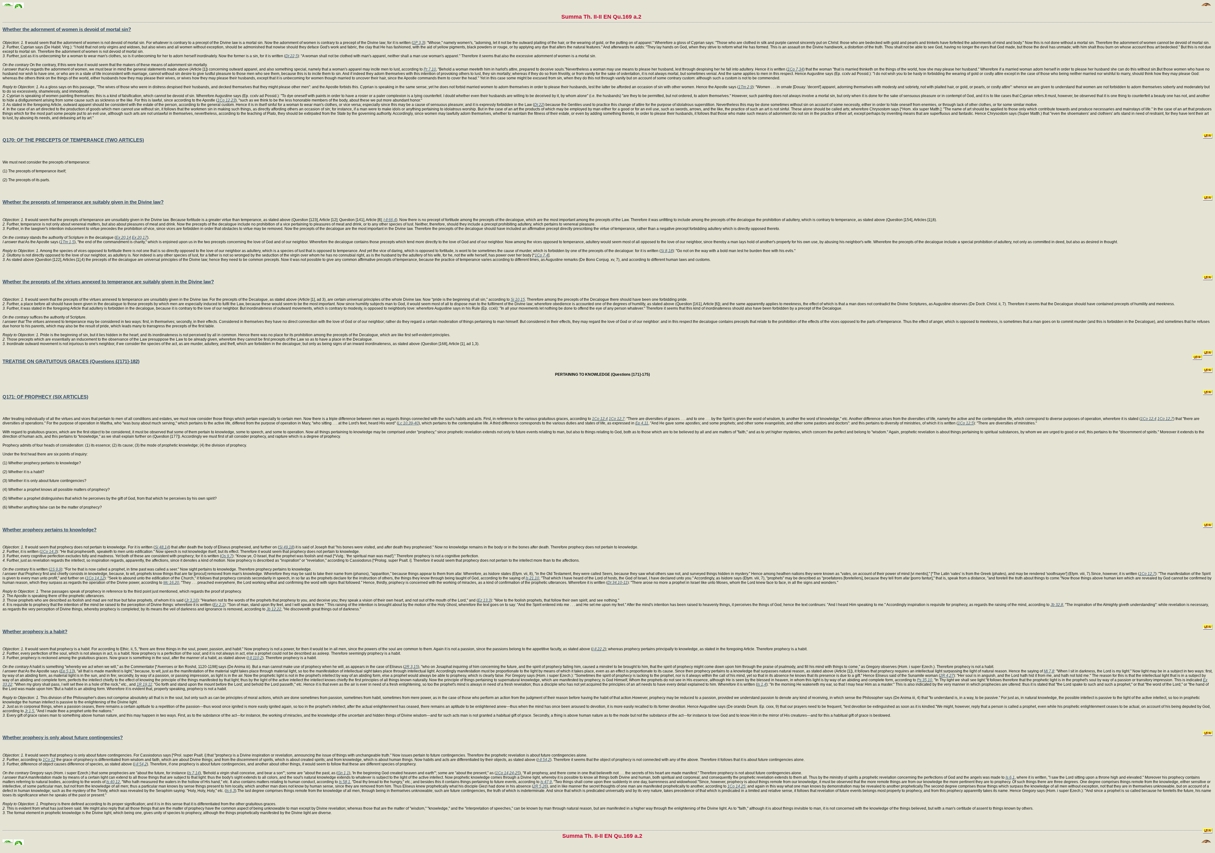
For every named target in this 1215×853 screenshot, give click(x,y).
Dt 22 (538, 104)
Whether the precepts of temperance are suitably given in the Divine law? (83, 202)
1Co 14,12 (95, 578)
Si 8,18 (667, 251)
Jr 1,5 (29, 711)
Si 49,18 (286, 547)
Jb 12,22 (273, 609)
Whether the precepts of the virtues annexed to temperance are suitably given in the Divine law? (108, 281)
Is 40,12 (113, 782)
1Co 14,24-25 (508, 773)
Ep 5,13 (67, 671)
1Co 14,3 (49, 551)
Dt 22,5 (291, 56)
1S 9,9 (55, 569)
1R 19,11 (144, 684)
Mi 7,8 (1049, 671)
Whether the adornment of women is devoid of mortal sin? (67, 29)
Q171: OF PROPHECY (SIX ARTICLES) (45, 396)
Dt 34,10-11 (617, 582)
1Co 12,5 (966, 423)
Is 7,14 (194, 773)
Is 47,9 (546, 782)
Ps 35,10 (924, 680)
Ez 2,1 (219, 605)
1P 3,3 (418, 42)
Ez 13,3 (484, 600)
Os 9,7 (226, 556)
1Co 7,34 (795, 69)
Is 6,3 (230, 790)
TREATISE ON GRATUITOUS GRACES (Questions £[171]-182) (71, 361)
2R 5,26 (540, 786)
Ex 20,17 (139, 237)
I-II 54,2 (544, 759)
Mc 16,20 (171, 582)
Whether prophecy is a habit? (35, 631)
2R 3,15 (411, 666)
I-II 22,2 (598, 649)
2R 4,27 (947, 675)
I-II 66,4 (389, 220)
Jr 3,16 (191, 600)
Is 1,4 (761, 684)
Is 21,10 (532, 578)
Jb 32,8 (1056, 605)
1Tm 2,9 (745, 87)
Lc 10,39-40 (408, 423)
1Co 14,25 (736, 786)
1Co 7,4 (541, 255)
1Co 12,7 (617, 419)
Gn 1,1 (343, 773)
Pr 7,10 (430, 69)
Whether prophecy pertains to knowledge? (50, 529)
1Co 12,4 (600, 419)
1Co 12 (49, 759)
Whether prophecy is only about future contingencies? (63, 737)
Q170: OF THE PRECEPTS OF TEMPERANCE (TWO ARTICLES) (73, 140)
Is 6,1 (1010, 777)
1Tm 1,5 (67, 242)
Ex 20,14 (123, 237)
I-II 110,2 (255, 658)
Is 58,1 (344, 782)
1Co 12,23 (226, 100)
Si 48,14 (162, 547)
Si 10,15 (518, 299)
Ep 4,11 (641, 423)
